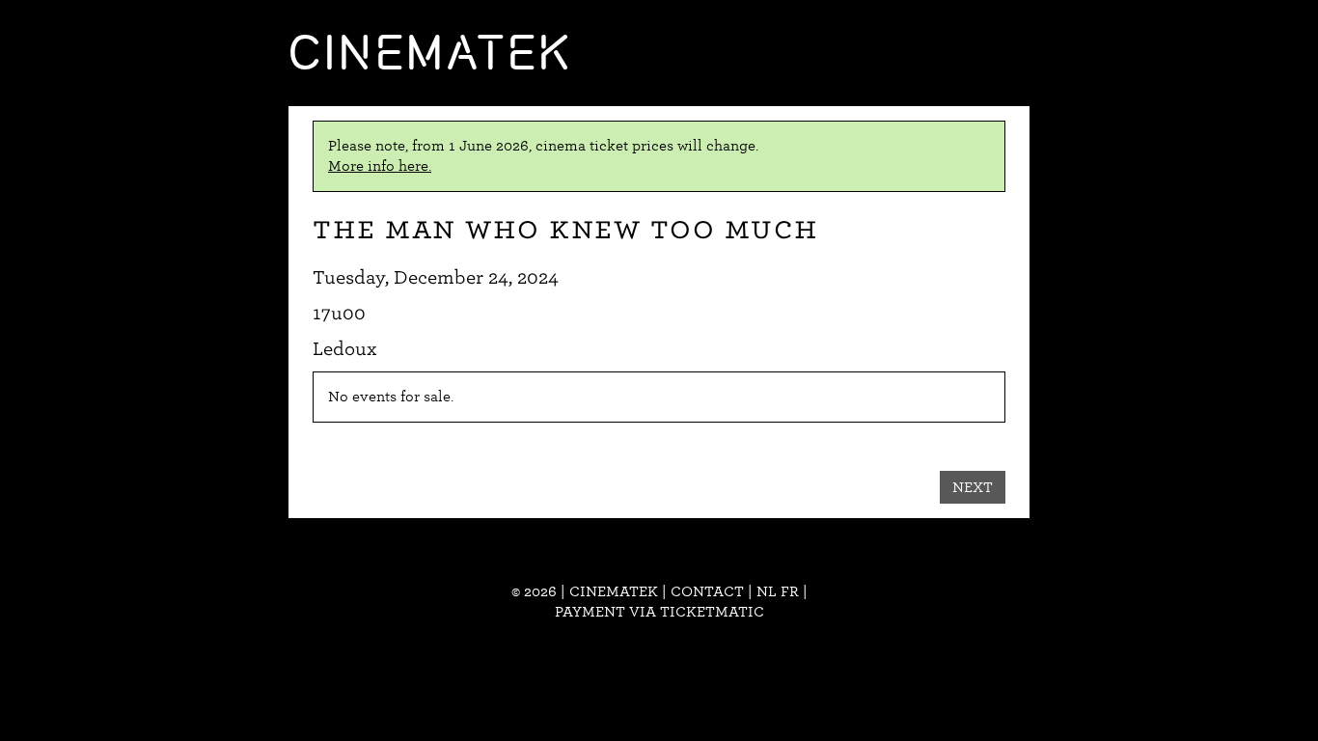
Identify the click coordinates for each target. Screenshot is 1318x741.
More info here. (379, 166)
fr (790, 591)
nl (766, 591)
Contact (707, 591)
